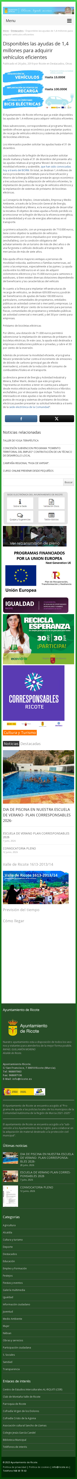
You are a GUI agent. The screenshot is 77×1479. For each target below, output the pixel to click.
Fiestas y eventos (13, 1283)
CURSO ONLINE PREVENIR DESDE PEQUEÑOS (28, 471)
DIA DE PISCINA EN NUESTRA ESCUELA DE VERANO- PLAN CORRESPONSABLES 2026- (37, 815)
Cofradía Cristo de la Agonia (19, 1418)
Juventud (8, 1311)
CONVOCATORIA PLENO (19, 848)
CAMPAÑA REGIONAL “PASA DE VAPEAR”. (26, 463)
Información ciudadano (16, 1304)
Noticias (11, 743)
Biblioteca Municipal (14, 1440)
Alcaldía (7, 1232)
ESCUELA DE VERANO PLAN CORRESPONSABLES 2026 (36, 835)
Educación (9, 1261)
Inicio (6, 30)
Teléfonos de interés (15, 1447)
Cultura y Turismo (20, 732)
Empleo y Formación (15, 1268)
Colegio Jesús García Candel (19, 1432)
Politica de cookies (39, 1467)
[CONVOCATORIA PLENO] (10, 1196)
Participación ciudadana (17, 1347)
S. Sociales (9, 1355)
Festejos (8, 1275)
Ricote (42, 63)
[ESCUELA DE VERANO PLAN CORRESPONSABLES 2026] (10, 1176)
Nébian (7, 1333)
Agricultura (9, 1225)
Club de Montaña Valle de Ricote (21, 1396)
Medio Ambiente (12, 1319)
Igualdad (8, 1297)
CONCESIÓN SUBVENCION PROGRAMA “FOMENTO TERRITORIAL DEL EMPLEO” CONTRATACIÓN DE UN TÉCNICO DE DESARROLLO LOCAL (37, 451)
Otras (68, 63)
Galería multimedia (14, 1290)
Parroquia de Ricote (14, 1404)
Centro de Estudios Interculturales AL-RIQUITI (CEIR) (32, 1389)
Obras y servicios (13, 1340)
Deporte (8, 1247)
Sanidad (7, 1362)
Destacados (17, 30)
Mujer (6, 1326)
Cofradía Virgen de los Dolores (21, 1411)
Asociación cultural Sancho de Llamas (24, 1425)
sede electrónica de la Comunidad (29, 407)
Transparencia (11, 1369)
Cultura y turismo (13, 1239)
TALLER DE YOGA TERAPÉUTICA (21, 440)
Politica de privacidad (14, 1467)
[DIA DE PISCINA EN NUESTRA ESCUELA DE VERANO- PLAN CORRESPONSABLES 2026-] (38, 777)
